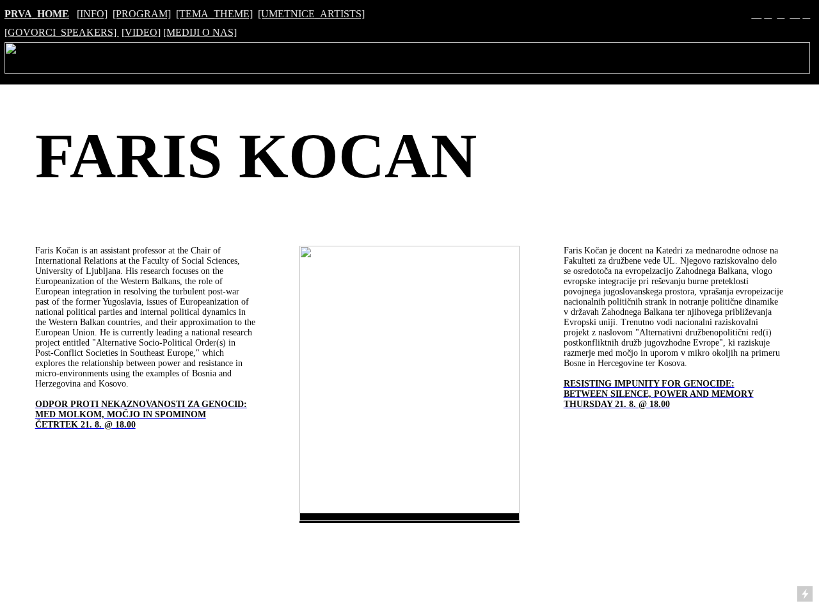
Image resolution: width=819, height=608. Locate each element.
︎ (756, 14)
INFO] (93, 14)
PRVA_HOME (36, 14)
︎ (806, 14)
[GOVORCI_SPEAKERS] (61, 32)
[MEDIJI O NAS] (200, 32)
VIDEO (141, 32)
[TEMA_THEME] (214, 14)
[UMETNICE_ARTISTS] (311, 14)
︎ (795, 14)
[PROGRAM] (142, 14)
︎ (780, 14)
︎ (768, 14)
